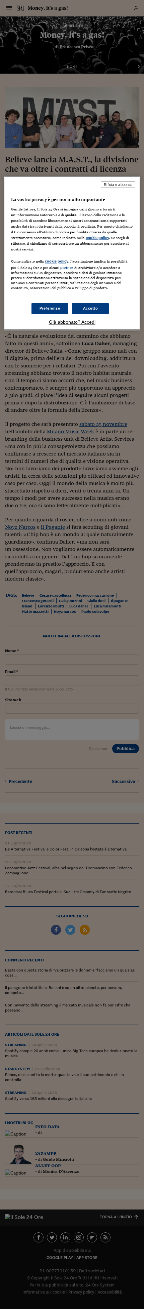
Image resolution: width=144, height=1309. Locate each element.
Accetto (90, 308)
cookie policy (97, 238)
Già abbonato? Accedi (72, 322)
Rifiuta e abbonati (118, 185)
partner (66, 268)
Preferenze (50, 308)
